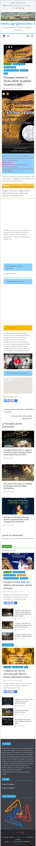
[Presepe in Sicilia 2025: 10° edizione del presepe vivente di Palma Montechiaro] (18, 465)
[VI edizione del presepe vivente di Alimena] (7, 712)
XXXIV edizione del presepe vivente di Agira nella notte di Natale (23, 721)
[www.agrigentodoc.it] (4, 36)
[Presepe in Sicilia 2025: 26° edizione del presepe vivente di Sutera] (18, 561)
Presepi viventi (24, 70)
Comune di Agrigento (8, 784)
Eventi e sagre (7, 64)
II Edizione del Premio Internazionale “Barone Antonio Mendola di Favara (16, 673)
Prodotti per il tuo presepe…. (13, 278)
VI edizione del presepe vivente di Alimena (21, 711)
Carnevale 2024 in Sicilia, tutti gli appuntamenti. (21, 417)
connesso (13, 538)
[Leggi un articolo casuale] (32, 36)
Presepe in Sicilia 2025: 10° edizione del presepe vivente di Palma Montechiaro (19, 6)
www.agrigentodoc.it (18, 23)
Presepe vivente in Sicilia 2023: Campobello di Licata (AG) (19, 410)
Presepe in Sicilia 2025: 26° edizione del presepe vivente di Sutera (17, 585)
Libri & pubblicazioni (17, 667)
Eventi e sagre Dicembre (19, 64)
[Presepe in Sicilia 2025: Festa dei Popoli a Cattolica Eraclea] (7, 636)
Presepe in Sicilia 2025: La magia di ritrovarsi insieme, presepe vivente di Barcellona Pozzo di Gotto (18, 452)
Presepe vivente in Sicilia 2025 (11, 578)
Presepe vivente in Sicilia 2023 (11, 70)
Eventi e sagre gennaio (9, 67)
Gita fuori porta (21, 575)
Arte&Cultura (7, 667)
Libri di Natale (27, 278)
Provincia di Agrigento (8, 788)
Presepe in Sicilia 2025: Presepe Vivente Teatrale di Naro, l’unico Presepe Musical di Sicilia (16, 519)
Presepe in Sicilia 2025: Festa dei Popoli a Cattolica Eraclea (23, 635)
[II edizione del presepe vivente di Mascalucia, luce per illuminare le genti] (7, 702)
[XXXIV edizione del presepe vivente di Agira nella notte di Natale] (7, 723)
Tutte (5, 73)
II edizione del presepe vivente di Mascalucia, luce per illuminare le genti (24, 701)
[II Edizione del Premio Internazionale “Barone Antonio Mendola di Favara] (18, 656)
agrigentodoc (19, 88)
